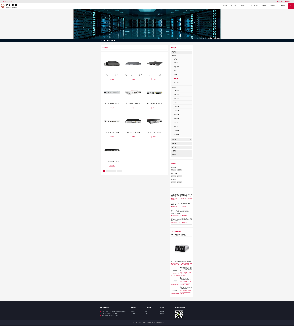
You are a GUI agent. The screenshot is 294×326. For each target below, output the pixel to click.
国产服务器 (173, 199)
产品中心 (108, 41)
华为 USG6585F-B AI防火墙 (112, 161)
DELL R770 (173, 275)
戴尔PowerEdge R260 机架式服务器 (186, 288)
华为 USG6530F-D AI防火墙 (133, 132)
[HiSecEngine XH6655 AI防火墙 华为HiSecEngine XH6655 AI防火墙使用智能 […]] (133, 63)
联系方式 (288, 1)
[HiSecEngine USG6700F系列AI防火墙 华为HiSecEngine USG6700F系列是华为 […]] (154, 63)
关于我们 (280, 1)
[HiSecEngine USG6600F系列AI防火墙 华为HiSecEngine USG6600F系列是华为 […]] (112, 92)
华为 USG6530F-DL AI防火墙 (133, 103)
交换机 (183, 235)
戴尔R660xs (182, 284)
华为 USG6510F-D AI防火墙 (154, 132)
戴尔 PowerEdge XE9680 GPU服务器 (181, 261)
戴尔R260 (181, 293)
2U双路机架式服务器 (187, 274)
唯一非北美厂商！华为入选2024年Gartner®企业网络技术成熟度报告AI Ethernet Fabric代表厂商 (180, 212)
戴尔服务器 (187, 284)
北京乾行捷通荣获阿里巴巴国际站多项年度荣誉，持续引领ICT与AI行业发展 (181, 195)
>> (120, 171)
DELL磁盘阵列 (175, 235)
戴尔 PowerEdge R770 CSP (181, 275)
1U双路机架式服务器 (175, 284)
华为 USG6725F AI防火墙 (154, 75)
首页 (104, 41)
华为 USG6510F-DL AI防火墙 (112, 132)
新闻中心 (184, 198)
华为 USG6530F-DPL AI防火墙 (112, 103)
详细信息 (112, 79)
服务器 (179, 274)
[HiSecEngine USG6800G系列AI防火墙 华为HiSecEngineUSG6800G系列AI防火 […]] (112, 63)
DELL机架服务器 (176, 231)
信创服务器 (190, 198)
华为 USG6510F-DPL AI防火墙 (154, 103)
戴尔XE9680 (186, 264)
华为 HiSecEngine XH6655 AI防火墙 (133, 75)
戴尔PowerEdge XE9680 (179, 264)
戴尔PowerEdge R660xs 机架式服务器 (186, 278)
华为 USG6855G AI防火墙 (112, 75)
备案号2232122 (160, 322)
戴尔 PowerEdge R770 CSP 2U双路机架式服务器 (186, 269)
